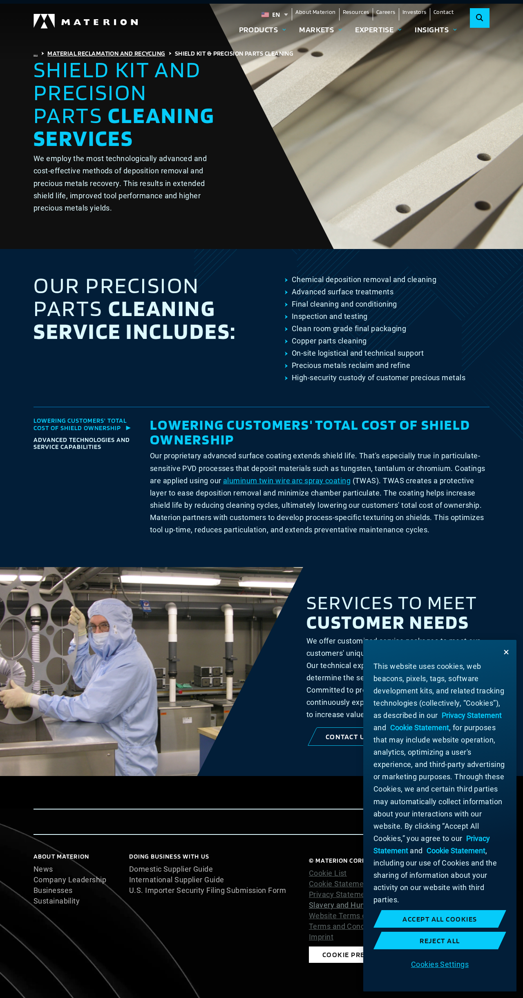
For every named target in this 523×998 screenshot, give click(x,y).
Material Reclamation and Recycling (106, 53)
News (43, 869)
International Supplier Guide (176, 880)
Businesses (53, 890)
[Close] (506, 652)
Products (258, 29)
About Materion (315, 12)
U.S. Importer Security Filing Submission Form (207, 890)
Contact (444, 12)
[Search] (479, 18)
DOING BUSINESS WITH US (169, 856)
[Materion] (86, 21)
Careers (386, 12)
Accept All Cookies (439, 919)
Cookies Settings (440, 964)
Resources (356, 12)
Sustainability (57, 901)
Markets (316, 29)
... (36, 53)
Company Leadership (70, 880)
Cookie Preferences (361, 954)
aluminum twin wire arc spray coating (287, 480)
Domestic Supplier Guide (171, 869)
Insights (432, 29)
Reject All (440, 940)
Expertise (374, 29)
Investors (414, 12)
